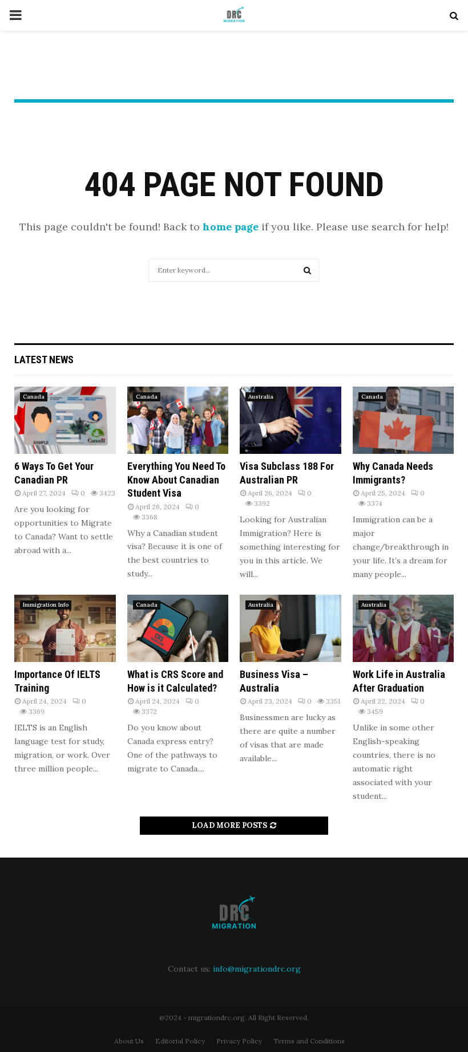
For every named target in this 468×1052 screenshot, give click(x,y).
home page (231, 226)
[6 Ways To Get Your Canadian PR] (65, 420)
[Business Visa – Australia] (290, 628)
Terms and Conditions (309, 1041)
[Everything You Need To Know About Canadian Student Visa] (178, 420)
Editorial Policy (180, 1041)
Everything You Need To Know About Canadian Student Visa (176, 479)
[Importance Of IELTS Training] (65, 628)
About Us (129, 1041)
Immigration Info (45, 604)
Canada (34, 396)
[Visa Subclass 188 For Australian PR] (290, 420)
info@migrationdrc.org (257, 969)
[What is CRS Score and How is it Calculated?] (178, 628)
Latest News (44, 359)
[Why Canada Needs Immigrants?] (403, 420)
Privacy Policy (239, 1041)
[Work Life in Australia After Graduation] (403, 628)
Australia (260, 396)
